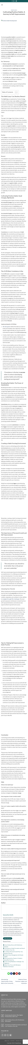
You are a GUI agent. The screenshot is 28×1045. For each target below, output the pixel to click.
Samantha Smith (8, 915)
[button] (2, 5)
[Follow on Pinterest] (16, 1)
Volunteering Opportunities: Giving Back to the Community (7, 981)
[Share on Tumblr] (19, 973)
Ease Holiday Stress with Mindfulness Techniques (14, 1020)
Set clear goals (6, 326)
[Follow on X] (8, 1035)
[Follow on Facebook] (12, 1)
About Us (7, 1040)
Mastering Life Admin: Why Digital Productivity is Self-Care (14, 1015)
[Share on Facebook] (11, 973)
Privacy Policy (19, 1040)
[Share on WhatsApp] (8, 973)
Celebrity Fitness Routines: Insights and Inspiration (21, 981)
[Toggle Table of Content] (15, 92)
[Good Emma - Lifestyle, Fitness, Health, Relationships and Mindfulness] (14, 5)
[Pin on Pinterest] (16, 973)
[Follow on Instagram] (13, 1)
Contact (12, 1040)
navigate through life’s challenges (10, 599)
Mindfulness (14, 10)
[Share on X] (14, 973)
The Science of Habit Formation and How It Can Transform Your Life (16, 1025)
